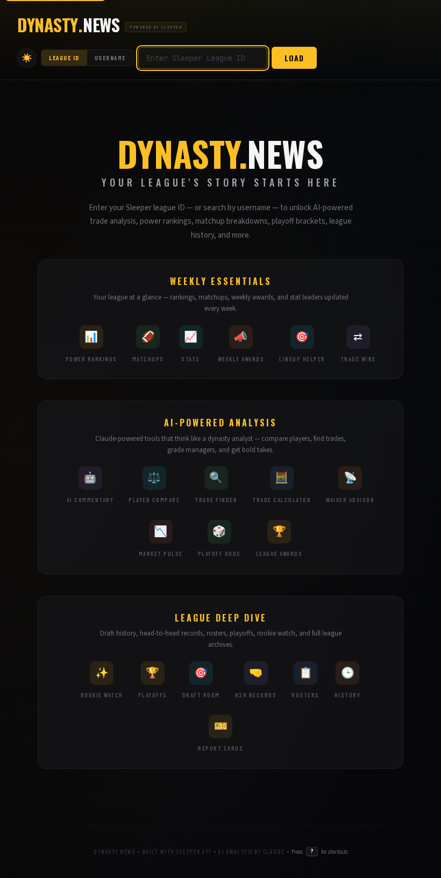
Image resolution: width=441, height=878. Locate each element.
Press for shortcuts (319, 851)
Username (110, 57)
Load (294, 57)
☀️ (27, 57)
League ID (64, 57)
